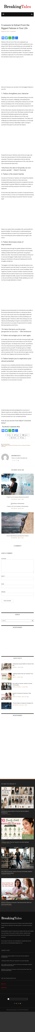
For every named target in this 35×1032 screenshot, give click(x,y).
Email (2, 584)
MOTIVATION (14, 499)
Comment (3, 558)
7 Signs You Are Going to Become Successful (17, 497)
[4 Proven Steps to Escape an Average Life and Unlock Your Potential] (6, 705)
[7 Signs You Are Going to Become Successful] (17, 484)
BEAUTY (14, 677)
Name (3, 576)
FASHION (14, 667)
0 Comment (13, 31)
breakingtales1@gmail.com (16, 943)
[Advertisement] (14, 72)
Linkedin (14, 437)
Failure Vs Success (12, 445)
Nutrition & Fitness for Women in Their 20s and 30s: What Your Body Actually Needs (16, 970)
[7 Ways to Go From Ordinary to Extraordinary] (17, 504)
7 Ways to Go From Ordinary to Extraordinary (17, 506)
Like (9, 435)
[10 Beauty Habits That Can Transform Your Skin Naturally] (6, 676)
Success (3, 446)
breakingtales (6, 444)
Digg (23, 437)
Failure (5, 445)
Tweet (17, 435)
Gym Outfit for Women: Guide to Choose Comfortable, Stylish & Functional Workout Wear (16, 965)
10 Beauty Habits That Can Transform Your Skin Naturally (15, 842)
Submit (25, 435)
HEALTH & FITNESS (16, 686)
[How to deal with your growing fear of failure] (17, 523)
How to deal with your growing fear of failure (17, 535)
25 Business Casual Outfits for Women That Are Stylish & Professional (15, 956)
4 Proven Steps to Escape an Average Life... (23, 703)
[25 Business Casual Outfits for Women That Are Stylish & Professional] (6, 666)
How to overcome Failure (24, 445)
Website (3, 591)
